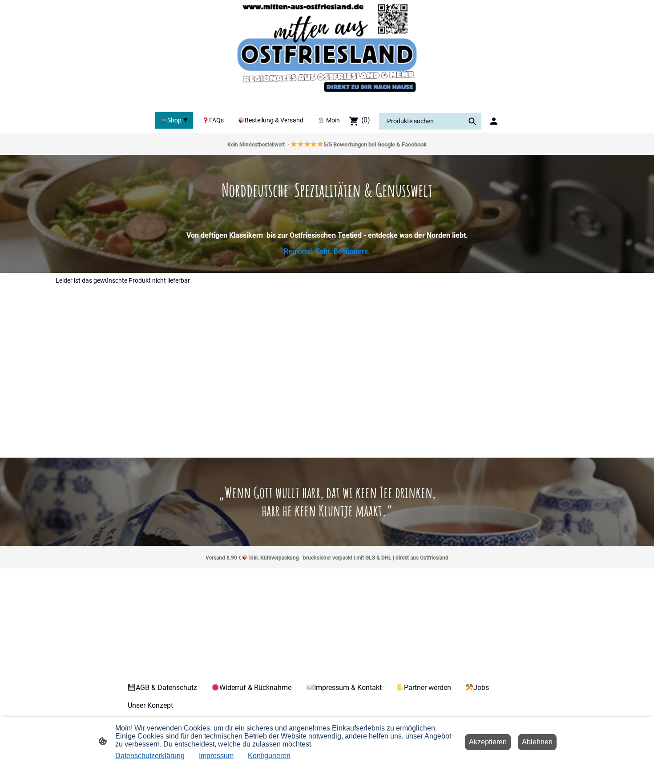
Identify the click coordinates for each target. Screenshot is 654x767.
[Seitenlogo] (327, 54)
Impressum (216, 755)
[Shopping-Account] (493, 121)
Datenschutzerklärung (150, 755)
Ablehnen (537, 742)
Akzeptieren (488, 742)
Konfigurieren (269, 755)
